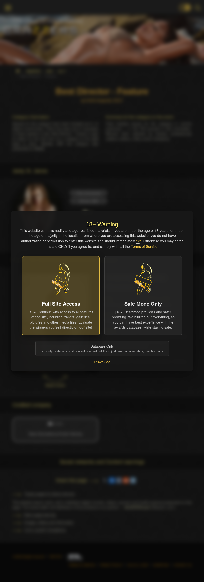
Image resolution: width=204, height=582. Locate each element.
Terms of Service (144, 246)
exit (138, 240)
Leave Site (102, 361)
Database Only (102, 348)
